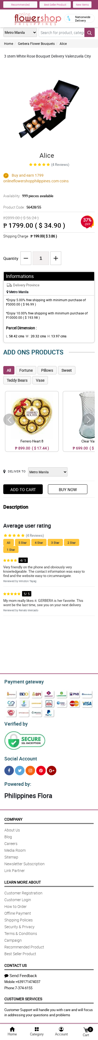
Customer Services (23, 998)
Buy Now (68, 489)
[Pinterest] (41, 770)
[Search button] (89, 32)
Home (8, 43)
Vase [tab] (40, 380)
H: (56, 336)
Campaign (13, 940)
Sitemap (11, 857)
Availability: (28, 195)
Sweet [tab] (67, 370)
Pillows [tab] (47, 370)
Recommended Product (24, 947)
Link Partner (14, 870)
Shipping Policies (18, 919)
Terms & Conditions (20, 933)
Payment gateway (24, 681)
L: (15, 336)
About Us (12, 830)
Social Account (20, 758)
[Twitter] (19, 770)
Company (13, 819)
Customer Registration (23, 892)
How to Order (15, 906)
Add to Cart (23, 489)
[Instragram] (30, 770)
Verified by (16, 723)
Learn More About (22, 882)
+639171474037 (28, 981)
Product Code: (22, 207)
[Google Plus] (51, 770)
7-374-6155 (23, 987)
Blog (8, 836)
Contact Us (15, 965)
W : (36, 336)
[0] (85, 1029)
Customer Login (17, 899)
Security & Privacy (19, 926)
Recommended (20, 4)
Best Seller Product (55, 4)
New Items (82, 4)
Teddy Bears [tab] (17, 380)
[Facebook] (9, 770)
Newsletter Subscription (24, 863)
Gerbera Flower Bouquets (36, 43)
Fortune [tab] (26, 370)
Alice (63, 43)
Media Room (15, 850)
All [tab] (9, 370)
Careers (10, 843)
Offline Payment (17, 913)
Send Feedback (23, 975)
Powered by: (17, 784)
